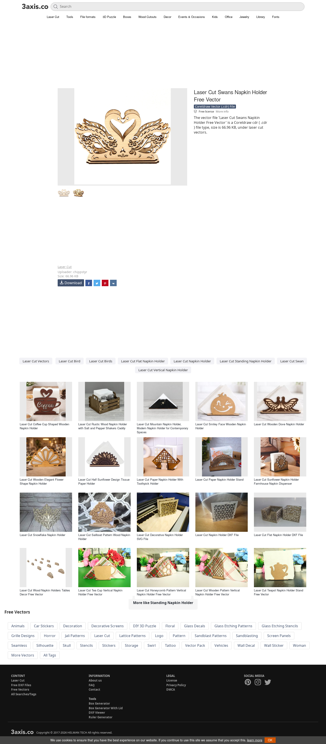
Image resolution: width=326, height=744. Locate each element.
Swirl (151, 645)
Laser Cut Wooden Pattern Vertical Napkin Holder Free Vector (217, 592)
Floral (170, 626)
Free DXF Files (21, 685)
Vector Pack (195, 645)
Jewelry (244, 17)
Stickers (109, 645)
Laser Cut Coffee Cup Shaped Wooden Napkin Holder (44, 426)
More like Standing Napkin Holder (163, 602)
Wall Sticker (274, 645)
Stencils (86, 645)
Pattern (179, 635)
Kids (215, 17)
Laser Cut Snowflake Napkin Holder (42, 535)
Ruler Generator (100, 717)
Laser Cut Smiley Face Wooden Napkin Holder (220, 426)
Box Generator (99, 703)
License (171, 680)
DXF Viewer (97, 713)
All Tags (49, 655)
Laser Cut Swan (292, 361)
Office (228, 17)
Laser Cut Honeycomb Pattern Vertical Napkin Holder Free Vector (161, 592)
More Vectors (22, 655)
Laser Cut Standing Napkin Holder (245, 361)
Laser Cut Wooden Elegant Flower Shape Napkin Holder (41, 481)
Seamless (19, 645)
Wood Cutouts (147, 17)
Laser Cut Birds (100, 361)
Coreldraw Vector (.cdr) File (215, 106)
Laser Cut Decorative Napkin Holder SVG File (160, 537)
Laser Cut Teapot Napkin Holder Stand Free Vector (278, 592)
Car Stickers (44, 626)
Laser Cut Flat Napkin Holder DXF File (278, 535)
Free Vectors (20, 690)
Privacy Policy (176, 685)
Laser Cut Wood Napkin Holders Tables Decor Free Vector (45, 592)
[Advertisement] (163, 56)
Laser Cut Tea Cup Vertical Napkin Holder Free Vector (100, 592)
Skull (67, 645)
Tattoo (170, 645)
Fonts (275, 17)
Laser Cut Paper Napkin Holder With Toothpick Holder (160, 481)
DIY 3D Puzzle (144, 626)
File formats (88, 17)
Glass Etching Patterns (233, 626)
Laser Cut (53, 17)
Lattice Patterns (132, 635)
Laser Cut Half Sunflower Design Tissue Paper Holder (104, 481)
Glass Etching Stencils (280, 626)
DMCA (170, 690)
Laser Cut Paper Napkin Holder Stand (219, 479)
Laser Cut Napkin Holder (192, 361)
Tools (69, 17)
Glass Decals (194, 626)
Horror (50, 635)
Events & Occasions (191, 17)
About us (95, 680)
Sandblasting (247, 635)
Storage (131, 645)
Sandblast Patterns (211, 635)
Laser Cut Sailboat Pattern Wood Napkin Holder (104, 537)
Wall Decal (246, 645)
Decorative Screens (107, 626)
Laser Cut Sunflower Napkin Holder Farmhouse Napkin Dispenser (276, 481)
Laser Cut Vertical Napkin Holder (163, 370)
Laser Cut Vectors (36, 361)
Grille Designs (23, 635)
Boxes (127, 17)
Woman (299, 645)
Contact (94, 690)
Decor (167, 17)
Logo (159, 635)
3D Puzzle (109, 17)
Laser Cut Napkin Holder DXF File (217, 535)
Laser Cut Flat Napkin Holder (143, 361)
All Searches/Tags (23, 694)
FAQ (91, 685)
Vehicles (221, 645)
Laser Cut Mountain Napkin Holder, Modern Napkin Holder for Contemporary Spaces (162, 428)
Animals (18, 626)
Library (260, 17)
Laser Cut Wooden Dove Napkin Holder (279, 424)
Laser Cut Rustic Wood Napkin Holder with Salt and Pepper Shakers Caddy (102, 426)
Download (73, 282)
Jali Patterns (75, 635)
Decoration (72, 626)
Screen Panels (279, 635)
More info (222, 111)
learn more (254, 740)
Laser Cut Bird (69, 361)
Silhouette (44, 645)
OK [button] (270, 740)
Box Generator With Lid (106, 708)
